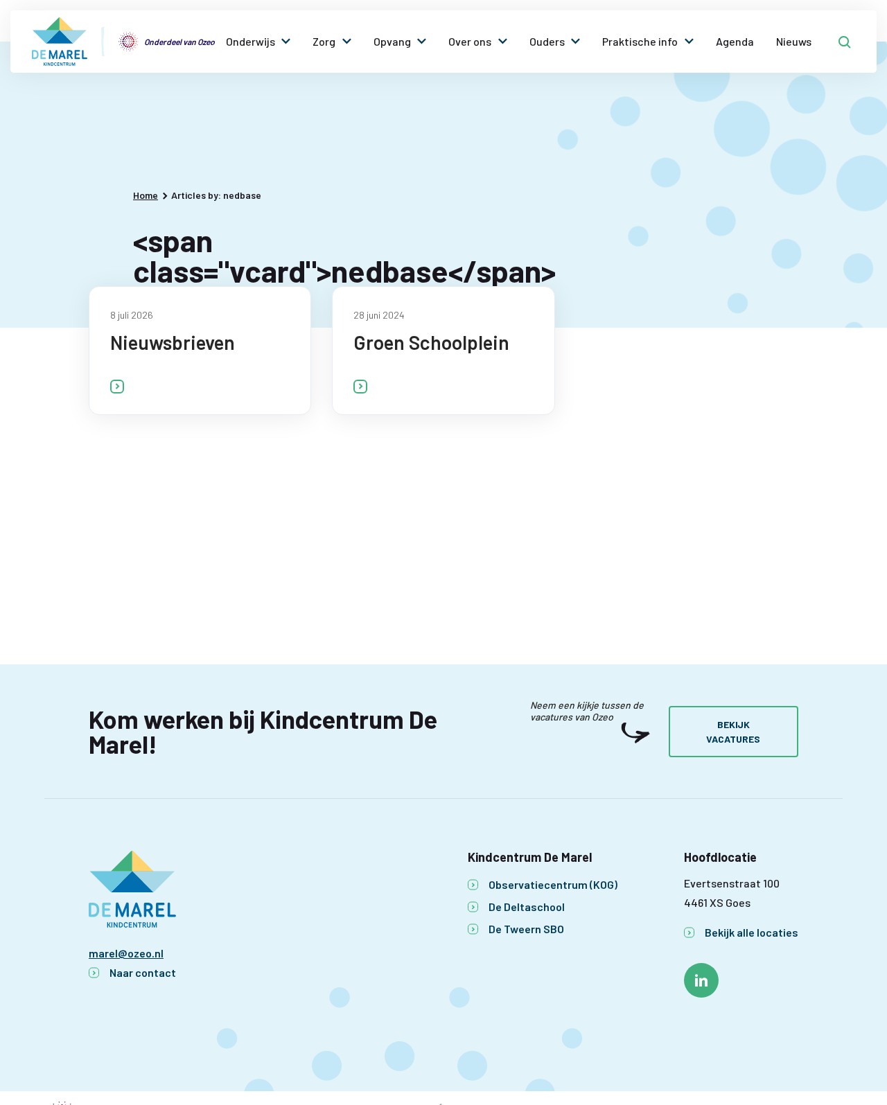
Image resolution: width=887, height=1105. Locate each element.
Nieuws (793, 41)
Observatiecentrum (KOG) (553, 884)
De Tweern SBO (526, 928)
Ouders (547, 41)
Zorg (324, 41)
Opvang (392, 41)
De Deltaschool (527, 906)
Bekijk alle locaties (751, 932)
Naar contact (142, 972)
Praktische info (640, 41)
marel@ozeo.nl (126, 953)
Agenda (735, 41)
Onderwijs (250, 41)
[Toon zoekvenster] (844, 41)
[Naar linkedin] (701, 980)
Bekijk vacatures (733, 731)
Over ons (469, 41)
